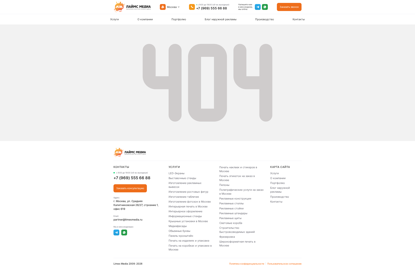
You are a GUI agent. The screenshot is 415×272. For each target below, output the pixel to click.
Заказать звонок (289, 6)
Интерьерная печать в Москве (188, 206)
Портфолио (179, 19)
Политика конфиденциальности (246, 263)
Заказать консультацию (130, 188)
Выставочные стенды (182, 178)
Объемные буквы (179, 230)
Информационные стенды (185, 216)
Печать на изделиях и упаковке (189, 240)
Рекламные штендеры (233, 213)
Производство (264, 19)
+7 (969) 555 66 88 (211, 8)
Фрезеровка (227, 236)
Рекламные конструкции (235, 198)
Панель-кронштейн (181, 235)
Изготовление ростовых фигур (188, 191)
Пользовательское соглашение (284, 263)
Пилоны (224, 185)
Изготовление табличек (184, 196)
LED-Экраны (176, 173)
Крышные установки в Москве (188, 221)
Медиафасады (178, 226)
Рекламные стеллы (231, 203)
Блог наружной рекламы (221, 19)
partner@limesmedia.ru (127, 219)
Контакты (299, 19)
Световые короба (230, 223)
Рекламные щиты (230, 218)
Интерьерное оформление (185, 211)
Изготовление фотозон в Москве (190, 201)
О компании (145, 19)
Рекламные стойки (231, 208)
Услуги (114, 19)
